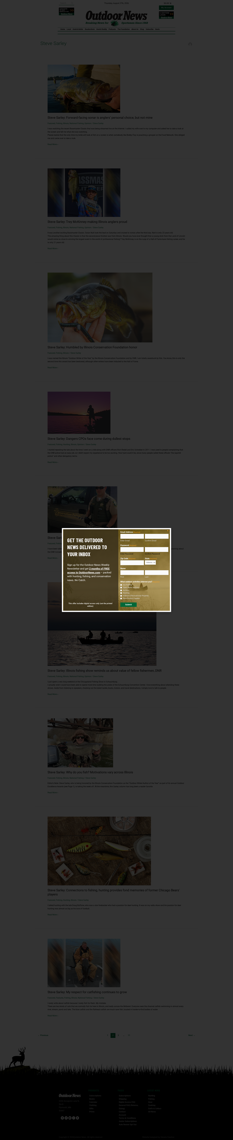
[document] (116, 570)
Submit (128, 604)
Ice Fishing (127, 585)
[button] (168, 531)
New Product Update (131, 598)
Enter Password (126, 554)
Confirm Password (152, 554)
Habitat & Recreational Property (136, 596)
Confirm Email (150, 541)
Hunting (126, 593)
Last (146, 577)
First (122, 577)
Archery (126, 590)
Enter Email (125, 541)
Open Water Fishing (131, 587)
